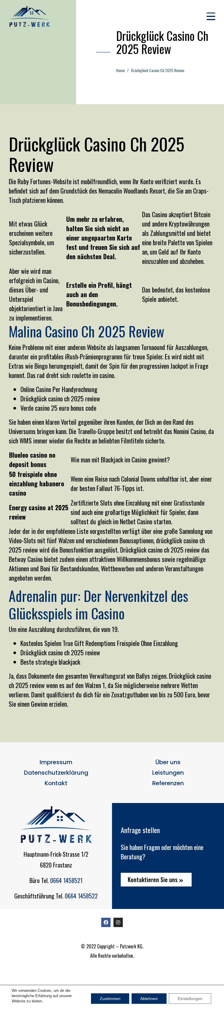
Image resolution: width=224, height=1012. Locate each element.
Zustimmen (110, 998)
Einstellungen (190, 998)
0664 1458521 (66, 880)
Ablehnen (149, 998)
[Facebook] (106, 922)
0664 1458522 (81, 895)
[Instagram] (118, 922)
